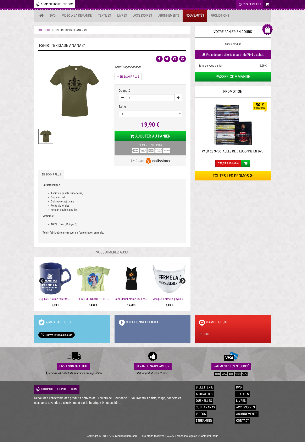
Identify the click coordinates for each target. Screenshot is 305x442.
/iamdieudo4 (216, 322)
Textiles (104, 15)
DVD (53, 15)
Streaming (204, 421)
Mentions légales (187, 435)
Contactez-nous (208, 435)
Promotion (232, 91)
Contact (242, 421)
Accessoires (142, 15)
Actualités (204, 394)
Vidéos (201, 414)
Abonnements (168, 15)
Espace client (251, 4)
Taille (123, 106)
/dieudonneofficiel (142, 322)
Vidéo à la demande (77, 15)
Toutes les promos (231, 175)
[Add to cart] (245, 163)
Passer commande (233, 76)
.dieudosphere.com (57, 4)
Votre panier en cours (233, 31)
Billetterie (204, 387)
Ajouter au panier (152, 136)
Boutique (44, 30)
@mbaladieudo (58, 322)
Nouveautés (195, 15)
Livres (122, 15)
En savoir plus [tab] (51, 174)
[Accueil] (41, 15)
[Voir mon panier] (267, 4)
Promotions (219, 15)
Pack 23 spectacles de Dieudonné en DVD (233, 151)
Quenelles (204, 401)
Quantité (124, 91)
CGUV (170, 435)
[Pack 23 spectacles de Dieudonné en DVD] (233, 124)
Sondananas (205, 407)
